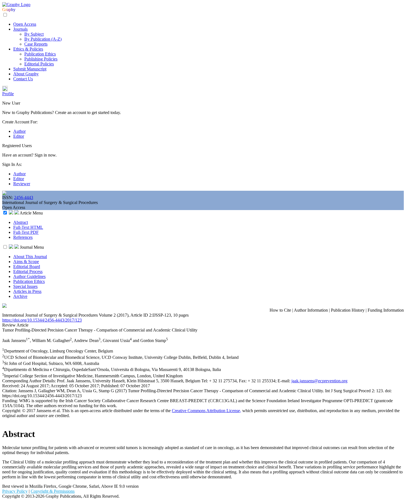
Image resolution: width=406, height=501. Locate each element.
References (23, 237)
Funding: (10, 400)
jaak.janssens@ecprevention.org (319, 380)
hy (13, 9)
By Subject (34, 34)
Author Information (311, 310)
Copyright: (12, 410)
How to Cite (280, 310)
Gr (4, 9)
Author (19, 131)
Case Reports (36, 44)
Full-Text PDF (26, 232)
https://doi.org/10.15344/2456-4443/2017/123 (42, 320)
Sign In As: (12, 164)
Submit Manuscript (29, 69)
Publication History (348, 310)
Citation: (10, 390)
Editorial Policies (39, 64)
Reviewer (21, 183)
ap (9, 9)
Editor (18, 136)
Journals (20, 29)
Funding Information (386, 310)
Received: (11, 385)
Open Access (24, 24)
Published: (110, 385)
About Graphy (26, 73)
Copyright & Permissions (53, 491)
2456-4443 (23, 197)
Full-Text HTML (28, 227)
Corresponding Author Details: (29, 380)
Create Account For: (20, 122)
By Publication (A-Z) (43, 39)
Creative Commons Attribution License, (206, 410)
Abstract (20, 222)
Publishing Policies (40, 59)
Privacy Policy (15, 491)
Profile (8, 93)
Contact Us (23, 78)
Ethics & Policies (28, 49)
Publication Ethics (40, 54)
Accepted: (60, 385)
